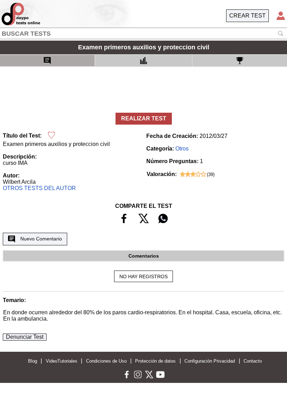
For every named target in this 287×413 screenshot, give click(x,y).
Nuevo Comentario (41, 238)
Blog (32, 361)
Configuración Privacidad (209, 361)
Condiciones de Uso (106, 361)
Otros (182, 149)
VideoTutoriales (61, 361)
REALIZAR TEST (143, 118)
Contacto (253, 361)
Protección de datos (155, 361)
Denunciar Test (24, 337)
